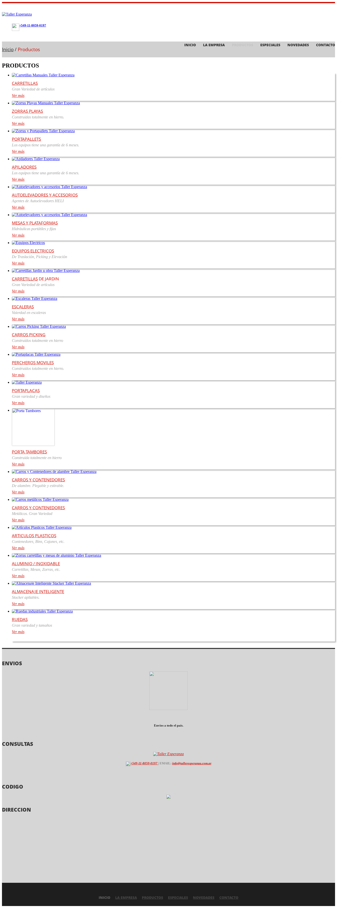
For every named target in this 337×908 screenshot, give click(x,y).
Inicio (190, 45)
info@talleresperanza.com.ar (191, 763)
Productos (242, 45)
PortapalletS (26, 139)
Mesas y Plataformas (35, 223)
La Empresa (214, 45)
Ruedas (20, 619)
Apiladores (24, 167)
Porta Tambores (29, 452)
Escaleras (23, 307)
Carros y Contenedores (38, 480)
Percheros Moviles (33, 362)
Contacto (325, 45)
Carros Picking (28, 334)
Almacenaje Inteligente (38, 591)
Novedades (298, 45)
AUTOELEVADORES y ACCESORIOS (45, 195)
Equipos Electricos (33, 251)
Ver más (18, 95)
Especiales (270, 45)
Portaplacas (26, 390)
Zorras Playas (27, 111)
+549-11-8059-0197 (32, 25)
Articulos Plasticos (34, 535)
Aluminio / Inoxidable (36, 563)
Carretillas (25, 83)
